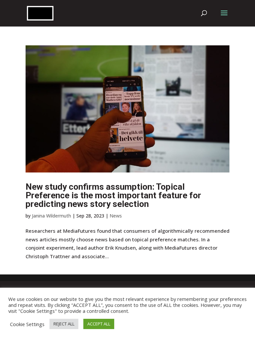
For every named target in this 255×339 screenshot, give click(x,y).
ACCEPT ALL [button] (98, 324)
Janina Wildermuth (51, 216)
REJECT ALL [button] (63, 324)
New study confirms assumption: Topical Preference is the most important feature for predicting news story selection (113, 195)
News (116, 216)
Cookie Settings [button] (27, 324)
